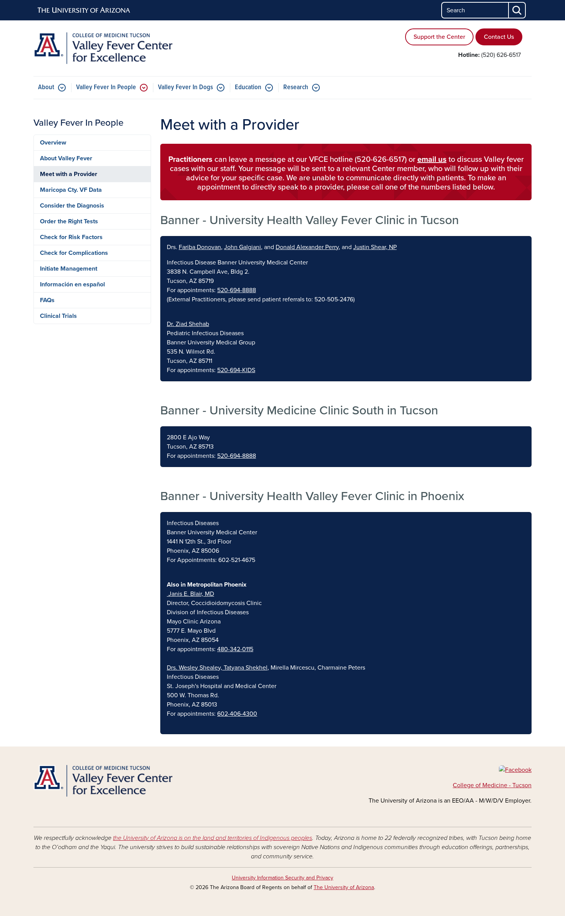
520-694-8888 (236, 290)
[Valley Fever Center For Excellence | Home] (113, 48)
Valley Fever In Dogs (185, 87)
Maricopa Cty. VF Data (71, 190)
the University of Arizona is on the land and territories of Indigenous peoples (212, 838)
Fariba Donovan (200, 247)
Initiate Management (68, 269)
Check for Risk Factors (71, 237)
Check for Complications (74, 253)
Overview (53, 142)
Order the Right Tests (69, 221)
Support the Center (439, 37)
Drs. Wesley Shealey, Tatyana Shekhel (217, 668)
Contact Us (499, 37)
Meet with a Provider (68, 174)
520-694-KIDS (236, 370)
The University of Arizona (344, 887)
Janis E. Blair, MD (190, 594)
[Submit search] (517, 10)
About (46, 87)
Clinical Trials (58, 316)
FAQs (47, 300)
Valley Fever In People (106, 87)
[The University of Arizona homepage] (84, 10)
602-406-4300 (237, 714)
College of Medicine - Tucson (492, 785)
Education (248, 87)
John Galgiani (242, 247)
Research (295, 87)
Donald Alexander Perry (307, 247)
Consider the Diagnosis (72, 205)
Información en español (72, 284)
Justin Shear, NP (375, 247)
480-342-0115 (235, 649)
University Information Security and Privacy (282, 877)
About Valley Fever (66, 158)
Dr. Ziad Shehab (188, 324)
